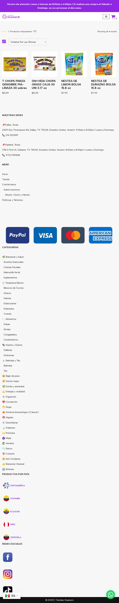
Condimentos (11, 339)
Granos (7, 293)
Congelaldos (10, 334)
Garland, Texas (12, 144)
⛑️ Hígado (7, 417)
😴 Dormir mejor (10, 381)
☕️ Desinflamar (10, 422)
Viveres (7, 313)
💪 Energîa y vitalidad (13, 391)
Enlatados (9, 308)
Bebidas (8, 365)
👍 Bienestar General (13, 464)
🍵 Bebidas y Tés (11, 360)
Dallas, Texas (11, 124)
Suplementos (10, 277)
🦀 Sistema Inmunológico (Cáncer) (20, 412)
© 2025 (49, 600)
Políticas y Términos (12, 200)
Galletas (8, 350)
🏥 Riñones (8, 469)
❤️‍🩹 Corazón (8, 453)
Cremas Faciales (12, 267)
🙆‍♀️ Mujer (6, 438)
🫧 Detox (7, 448)
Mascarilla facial (12, 272)
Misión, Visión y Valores (17, 194)
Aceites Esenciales (14, 262)
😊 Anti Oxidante (11, 458)
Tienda (5, 179)
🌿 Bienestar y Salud (13, 257)
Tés (5, 370)
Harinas (7, 298)
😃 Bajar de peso (11, 376)
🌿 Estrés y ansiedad (13, 386)
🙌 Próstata (8, 433)
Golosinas (9, 355)
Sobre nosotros (12, 189)
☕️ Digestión (9, 396)
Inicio (4, 31)
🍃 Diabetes (8, 427)
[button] (110, 594)
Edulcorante (10, 303)
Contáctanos (9, 184)
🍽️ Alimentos (9, 319)
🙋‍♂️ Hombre (8, 443)
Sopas (7, 324)
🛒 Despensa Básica (13, 282)
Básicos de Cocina (13, 288)
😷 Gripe (6, 407)
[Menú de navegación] (106, 16)
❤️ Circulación (9, 401)
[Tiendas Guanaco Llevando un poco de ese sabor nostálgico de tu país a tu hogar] (11, 16)
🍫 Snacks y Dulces (12, 345)
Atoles (7, 329)
